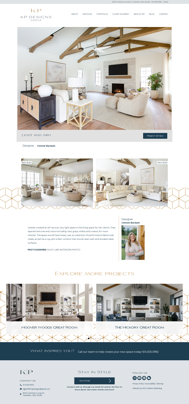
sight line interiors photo (54, 250)
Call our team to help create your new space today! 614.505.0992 (118, 351)
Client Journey (120, 14)
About (74, 14)
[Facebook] (139, 378)
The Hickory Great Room (139, 327)
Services (87, 14)
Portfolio (102, 14)
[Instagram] (135, 378)
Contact (163, 14)
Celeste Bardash (46, 146)
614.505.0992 (157, 2)
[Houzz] (149, 378)
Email (166, 2)
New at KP (139, 14)
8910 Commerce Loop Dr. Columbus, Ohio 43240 (130, 2)
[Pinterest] (144, 378)
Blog (152, 14)
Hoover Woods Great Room (49, 327)
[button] (86, 338)
